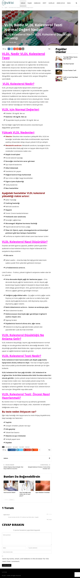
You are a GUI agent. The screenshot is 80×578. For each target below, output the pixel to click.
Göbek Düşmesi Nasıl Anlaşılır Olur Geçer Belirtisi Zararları (13, 467)
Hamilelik (37, 3)
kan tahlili (21, 447)
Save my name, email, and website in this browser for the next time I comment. (25, 560)
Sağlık (23, 3)
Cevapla (50, 519)
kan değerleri (8, 447)
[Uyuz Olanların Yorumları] (42, 486)
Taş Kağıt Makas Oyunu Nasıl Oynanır (70, 58)
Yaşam (30, 3)
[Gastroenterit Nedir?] (11, 486)
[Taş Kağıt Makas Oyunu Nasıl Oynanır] (59, 58)
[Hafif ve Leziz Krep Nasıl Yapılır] (59, 78)
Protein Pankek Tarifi (69, 70)
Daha (69, 3)
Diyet (44, 3)
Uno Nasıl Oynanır (68, 64)
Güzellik (51, 3)
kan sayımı (15, 447)
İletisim (4, 572)
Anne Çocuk (61, 3)
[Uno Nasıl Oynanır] (59, 65)
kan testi (27, 447)
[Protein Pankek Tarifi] (59, 72)
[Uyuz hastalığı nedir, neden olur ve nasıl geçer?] (27, 486)
